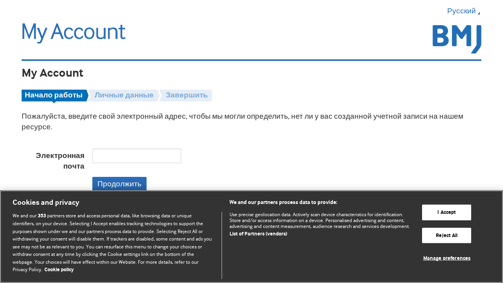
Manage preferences (446, 258)
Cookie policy (59, 270)
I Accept (446, 212)
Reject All (446, 235)
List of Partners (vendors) (258, 234)
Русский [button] (461, 11)
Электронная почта (60, 161)
